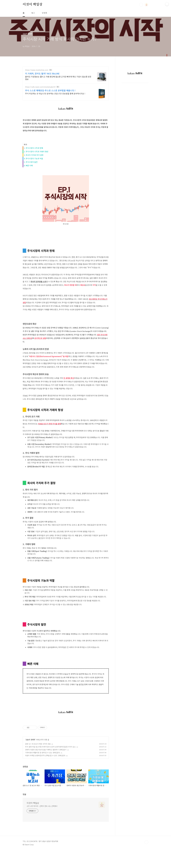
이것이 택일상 (32, 4)
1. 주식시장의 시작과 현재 (33, 148)
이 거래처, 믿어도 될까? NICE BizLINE (42, 73)
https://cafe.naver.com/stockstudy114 (40, 87)
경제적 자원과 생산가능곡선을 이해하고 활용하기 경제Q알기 (45, 749)
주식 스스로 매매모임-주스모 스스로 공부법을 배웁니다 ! (50, 90)
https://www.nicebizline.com (36, 70)
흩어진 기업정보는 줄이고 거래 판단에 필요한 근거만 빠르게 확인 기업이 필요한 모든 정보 (58, 77)
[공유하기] (31, 727)
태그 (33, 12)
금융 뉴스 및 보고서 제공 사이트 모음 (38, 744)
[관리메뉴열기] (167, 4)
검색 (141, 4)
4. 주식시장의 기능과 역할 (33, 158)
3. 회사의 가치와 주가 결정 (33, 155)
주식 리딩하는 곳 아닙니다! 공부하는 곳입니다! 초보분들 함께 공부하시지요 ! (55, 93)
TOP (146, 842)
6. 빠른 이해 (28, 165)
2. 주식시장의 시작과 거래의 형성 (36, 151)
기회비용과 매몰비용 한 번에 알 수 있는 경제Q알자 (42, 752)
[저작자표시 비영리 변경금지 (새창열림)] (50, 728)
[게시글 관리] (34, 727)
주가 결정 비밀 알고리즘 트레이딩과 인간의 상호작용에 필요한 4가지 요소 (50, 747)
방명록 (44, 12)
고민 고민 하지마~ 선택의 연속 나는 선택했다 (42, 806)
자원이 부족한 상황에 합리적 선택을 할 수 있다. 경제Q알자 (45, 755)
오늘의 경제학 (30, 739)
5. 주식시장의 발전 (31, 162)
